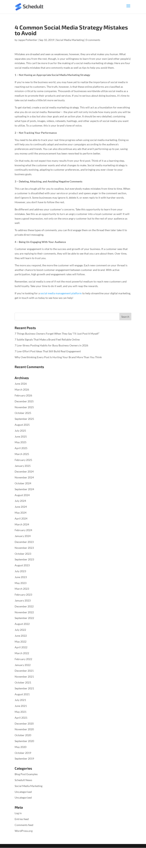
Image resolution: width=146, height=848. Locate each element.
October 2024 (23, 483)
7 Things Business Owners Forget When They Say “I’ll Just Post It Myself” (57, 333)
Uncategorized (23, 797)
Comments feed (24, 825)
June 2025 (21, 436)
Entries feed (22, 819)
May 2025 (20, 442)
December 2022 (24, 606)
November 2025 (24, 407)
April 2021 (21, 717)
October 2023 (23, 553)
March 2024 (22, 524)
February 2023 (23, 594)
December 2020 (24, 723)
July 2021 (20, 700)
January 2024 (23, 536)
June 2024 (21, 506)
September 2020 (24, 741)
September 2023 (24, 559)
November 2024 (24, 477)
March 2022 (22, 653)
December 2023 (24, 541)
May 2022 (20, 641)
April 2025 (21, 448)
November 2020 (24, 729)
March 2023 (22, 588)
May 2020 (20, 747)
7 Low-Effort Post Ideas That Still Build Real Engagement (48, 351)
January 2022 (23, 665)
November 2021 (24, 676)
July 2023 (20, 571)
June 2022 (21, 635)
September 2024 (24, 489)
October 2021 (23, 682)
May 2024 (20, 512)
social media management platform (61, 293)
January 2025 (23, 465)
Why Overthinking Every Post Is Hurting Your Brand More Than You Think (58, 357)
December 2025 (24, 401)
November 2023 (24, 547)
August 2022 (22, 623)
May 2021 (20, 711)
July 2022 (20, 629)
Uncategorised (23, 791)
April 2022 (21, 647)
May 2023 (20, 583)
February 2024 (23, 530)
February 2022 (23, 659)
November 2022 (24, 612)
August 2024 (22, 495)
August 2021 (22, 694)
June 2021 (21, 705)
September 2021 (24, 688)
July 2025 (20, 430)
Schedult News (23, 780)
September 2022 (24, 618)
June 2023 (21, 577)
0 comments (93, 39)
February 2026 (23, 395)
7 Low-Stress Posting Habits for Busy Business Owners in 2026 (51, 345)
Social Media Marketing (70, 39)
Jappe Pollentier (27, 39)
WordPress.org (24, 830)
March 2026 (22, 389)
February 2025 (23, 459)
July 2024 (20, 500)
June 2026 (21, 383)
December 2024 (24, 471)
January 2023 (23, 600)
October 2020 (23, 735)
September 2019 (24, 758)
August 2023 (22, 565)
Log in (18, 813)
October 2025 (23, 412)
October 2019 (23, 752)
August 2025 (22, 424)
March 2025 (22, 454)
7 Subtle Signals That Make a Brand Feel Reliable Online (47, 339)
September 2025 (24, 418)
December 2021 (24, 670)
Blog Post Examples (26, 774)
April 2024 (21, 518)
